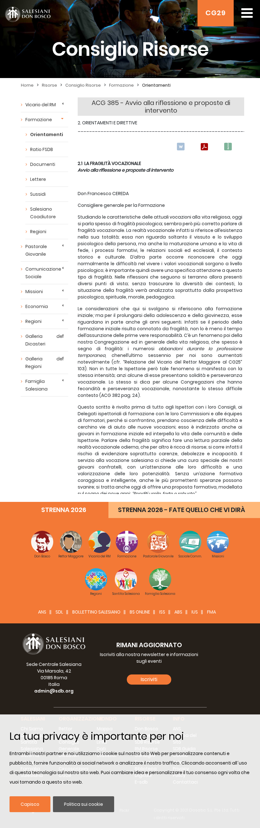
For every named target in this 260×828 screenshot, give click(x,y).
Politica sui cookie (83, 804)
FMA (211, 612)
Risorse (49, 85)
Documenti (42, 164)
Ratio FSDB (41, 149)
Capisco (30, 804)
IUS (195, 612)
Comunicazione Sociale (43, 273)
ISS (162, 612)
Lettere (38, 179)
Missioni (34, 291)
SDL (59, 612)
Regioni (38, 231)
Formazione (121, 85)
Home (27, 85)
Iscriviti (149, 679)
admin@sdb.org (54, 691)
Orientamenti (156, 85)
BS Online (140, 612)
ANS (42, 612)
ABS (178, 612)
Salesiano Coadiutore (43, 213)
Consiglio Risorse (83, 85)
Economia (36, 306)
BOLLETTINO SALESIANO (96, 612)
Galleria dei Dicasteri (44, 340)
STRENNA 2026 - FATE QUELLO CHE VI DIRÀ (181, 509)
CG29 (215, 13)
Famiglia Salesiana (36, 385)
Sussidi (38, 194)
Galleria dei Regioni (44, 363)
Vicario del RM (40, 105)
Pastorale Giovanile (36, 250)
